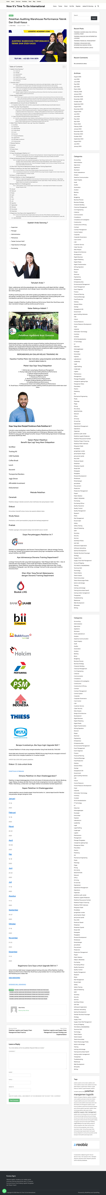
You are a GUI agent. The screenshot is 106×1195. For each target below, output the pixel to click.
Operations (77, 428)
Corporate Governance (80, 237)
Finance (76, 292)
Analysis (76, 175)
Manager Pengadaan (79, 379)
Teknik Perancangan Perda (81, 580)
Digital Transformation (80, 264)
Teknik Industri (78, 575)
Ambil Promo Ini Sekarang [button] (16, 771)
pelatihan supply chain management (85, 1112)
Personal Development (80, 476)
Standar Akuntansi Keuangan (82, 553)
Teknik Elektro (78, 573)
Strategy (76, 555)
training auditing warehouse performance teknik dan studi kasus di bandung (29, 992)
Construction (77, 222)
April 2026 (77, 86)
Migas (75, 404)
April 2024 (77, 121)
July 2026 (76, 79)
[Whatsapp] (4, 1191)
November (14, 209)
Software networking (80, 548)
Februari (14, 191)
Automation (77, 187)
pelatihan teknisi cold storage (80, 1114)
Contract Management (80, 229)
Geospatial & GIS (78, 309)
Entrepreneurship (78, 282)
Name (11, 1072)
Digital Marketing (78, 259)
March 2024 (77, 124)
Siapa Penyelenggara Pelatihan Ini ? (20, 153)
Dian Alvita (12, 25)
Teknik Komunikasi (79, 578)
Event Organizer (78, 289)
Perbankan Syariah (79, 466)
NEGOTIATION (78, 411)
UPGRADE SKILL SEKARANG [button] (17, 984)
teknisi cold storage (79, 583)
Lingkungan (77, 369)
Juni (13, 199)
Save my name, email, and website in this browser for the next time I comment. (35, 1096)
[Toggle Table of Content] (63, 66)
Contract (76, 227)
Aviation (76, 190)
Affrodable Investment (18, 139)
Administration (19, 74)
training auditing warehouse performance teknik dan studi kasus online (28, 998)
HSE (75, 316)
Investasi (76, 336)
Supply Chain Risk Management (83, 560)
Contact (39, 1)
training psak (92, 1131)
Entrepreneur (77, 279)
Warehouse (77, 600)
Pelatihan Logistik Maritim (82, 1086)
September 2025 (78, 104)
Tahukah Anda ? (15, 82)
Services (18, 1)
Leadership (77, 361)
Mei (12, 197)
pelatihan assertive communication (81, 1082)
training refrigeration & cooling (80, 1132)
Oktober (13, 207)
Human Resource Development (82, 324)
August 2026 (77, 76)
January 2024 (77, 129)
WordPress (88, 1192)
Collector (76, 212)
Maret (12, 193)
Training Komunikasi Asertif (81, 590)
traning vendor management (82, 593)
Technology (77, 570)
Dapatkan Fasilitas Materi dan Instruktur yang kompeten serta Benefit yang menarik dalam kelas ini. (36, 105)
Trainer (60, 6)
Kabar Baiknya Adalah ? (17, 95)
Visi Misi (71, 6)
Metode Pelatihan (15, 143)
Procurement (77, 486)
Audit (75, 182)
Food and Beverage (79, 297)
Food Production (78, 299)
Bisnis (75, 195)
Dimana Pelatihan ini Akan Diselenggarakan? (23, 177)
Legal (75, 364)
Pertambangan (78, 481)
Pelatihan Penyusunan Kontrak (82, 438)
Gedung (76, 302)
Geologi (76, 307)
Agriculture (77, 165)
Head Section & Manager (21, 79)
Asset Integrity (78, 180)
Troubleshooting (78, 598)
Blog (34, 1)
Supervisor (18, 70)
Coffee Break (17, 130)
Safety (76, 523)
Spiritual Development (80, 550)
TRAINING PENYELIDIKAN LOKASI (83, 47)
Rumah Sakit (77, 520)
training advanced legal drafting (80, 1116)
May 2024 (77, 119)
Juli (12, 201)
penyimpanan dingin (79, 453)
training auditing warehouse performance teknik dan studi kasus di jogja (28, 996)
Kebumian (77, 346)
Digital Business (78, 257)
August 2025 (77, 106)
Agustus (13, 203)
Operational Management (81, 426)
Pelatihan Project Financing (81, 441)
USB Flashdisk (16, 128)
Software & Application (80, 545)
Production (77, 488)
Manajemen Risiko (79, 384)
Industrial (76, 329)
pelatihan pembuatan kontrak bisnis (84, 1099)
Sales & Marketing (79, 528)
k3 (74, 344)
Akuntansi (76, 170)
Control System (78, 232)
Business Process (78, 200)
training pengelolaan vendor (84, 1127)
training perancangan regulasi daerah (81, 1131)
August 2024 (77, 111)
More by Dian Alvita (24, 1010)
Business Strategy (79, 202)
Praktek (13, 151)
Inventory (76, 334)
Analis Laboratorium (79, 172)
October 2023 (78, 136)
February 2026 (78, 91)
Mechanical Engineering (80, 396)
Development (77, 254)
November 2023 (78, 134)
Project (76, 493)
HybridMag (96, 1192)
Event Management (79, 287)
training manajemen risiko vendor (81, 1125)
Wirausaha (77, 605)
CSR (75, 242)
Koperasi (76, 356)
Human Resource (78, 321)
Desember (14, 211)
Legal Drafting (78, 366)
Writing (76, 608)
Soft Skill (76, 543)
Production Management (81, 491)
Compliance (77, 217)
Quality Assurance (79, 506)
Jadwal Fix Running (87, 6)
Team (30, 1)
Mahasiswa (18, 75)
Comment (12, 1051)
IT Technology (78, 341)
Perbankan (77, 463)
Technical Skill (78, 568)
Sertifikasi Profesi (79, 540)
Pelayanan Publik (78, 446)
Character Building (79, 205)
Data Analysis (77, 249)
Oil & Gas (76, 418)
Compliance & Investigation (81, 219)
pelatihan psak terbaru (84, 1108)
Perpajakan (77, 473)
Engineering (77, 277)
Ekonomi (76, 269)
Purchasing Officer (79, 503)
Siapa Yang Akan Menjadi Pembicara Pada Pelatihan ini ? (26, 116)
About (12, 1)
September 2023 (78, 139)
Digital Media (77, 262)
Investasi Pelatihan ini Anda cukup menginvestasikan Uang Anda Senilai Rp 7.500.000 (34, 170)
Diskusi (13, 147)
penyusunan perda (79, 456)
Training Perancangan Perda (88, 1129)
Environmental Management (82, 284)
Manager (17, 72)
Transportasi (77, 595)
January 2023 (77, 146)
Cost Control (77, 239)
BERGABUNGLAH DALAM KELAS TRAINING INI (24, 103)
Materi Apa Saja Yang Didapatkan (20, 107)
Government (77, 311)
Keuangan (76, 351)
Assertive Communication (81, 177)
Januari (13, 189)
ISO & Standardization (80, 339)
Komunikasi (77, 354)
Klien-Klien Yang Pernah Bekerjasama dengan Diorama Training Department (31, 166)
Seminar (76, 538)
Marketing (77, 391)
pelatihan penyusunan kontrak (84, 1100)
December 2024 (78, 109)
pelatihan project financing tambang (85, 1106)
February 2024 (78, 126)
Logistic (11, 15)
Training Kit (16, 126)
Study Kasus (14, 149)
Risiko (75, 516)
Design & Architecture (80, 252)
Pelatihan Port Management (81, 1104)
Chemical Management (80, 207)
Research (76, 513)
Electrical (76, 274)
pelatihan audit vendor (80, 433)
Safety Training (78, 525)
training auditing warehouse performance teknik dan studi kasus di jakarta (29, 994)
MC (75, 394)
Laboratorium (77, 359)
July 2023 (76, 144)
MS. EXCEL (77, 409)
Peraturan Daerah (78, 461)
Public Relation (78, 496)
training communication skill (80, 1117)
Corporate (77, 234)
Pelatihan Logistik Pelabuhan (82, 436)
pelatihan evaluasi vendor (82, 1084)
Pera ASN (76, 458)
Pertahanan (77, 478)
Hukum (76, 319)
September (14, 205)
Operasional (77, 423)
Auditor (76, 185)
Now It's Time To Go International (25, 6)
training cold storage (79, 588)
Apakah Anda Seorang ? (17, 69)
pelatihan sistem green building (85, 1110)
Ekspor (76, 272)
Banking (76, 192)
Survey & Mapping (79, 563)
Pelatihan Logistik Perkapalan (85, 1088)
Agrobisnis (77, 167)
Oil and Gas (77, 421)
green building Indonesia (80, 314)
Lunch (14, 132)
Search (76, 15)
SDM (75, 530)
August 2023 (77, 141)
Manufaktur (77, 386)
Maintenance (77, 374)
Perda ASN (77, 468)
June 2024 (77, 116)
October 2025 (78, 101)
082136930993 (17, 218)
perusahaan (77, 483)
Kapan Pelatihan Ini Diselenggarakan (21, 184)
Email (11, 1079)
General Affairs (78, 304)
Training (76, 585)
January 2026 (77, 94)
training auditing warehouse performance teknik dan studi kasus (31, 989)
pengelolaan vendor (79, 451)
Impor (75, 326)
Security (76, 535)
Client (66, 6)
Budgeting (77, 197)
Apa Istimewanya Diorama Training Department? (24, 158)
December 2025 (78, 96)
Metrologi (76, 401)
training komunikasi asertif (85, 1121)
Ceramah (13, 145)
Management (77, 376)
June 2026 (77, 81)
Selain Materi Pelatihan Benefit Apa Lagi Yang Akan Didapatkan (28, 123)
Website (11, 1087)
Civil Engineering (78, 209)
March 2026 (77, 89)
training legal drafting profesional (88, 1123)
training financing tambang (91, 1117)
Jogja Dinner (16, 137)
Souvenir (15, 134)
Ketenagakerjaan (78, 349)
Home (7, 1)
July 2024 (76, 114)
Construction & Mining (80, 224)
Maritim (76, 389)
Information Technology (80, 331)
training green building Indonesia (81, 1119)
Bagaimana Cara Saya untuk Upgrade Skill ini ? (23, 213)
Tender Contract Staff (20, 77)
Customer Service (79, 244)
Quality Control (78, 508)
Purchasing (18, 80)
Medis (75, 399)
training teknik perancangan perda (85, 1134)
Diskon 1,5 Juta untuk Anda (18, 175)
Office (76, 416)
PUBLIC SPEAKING (79, 498)
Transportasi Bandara (18, 135)
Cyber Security (78, 247)
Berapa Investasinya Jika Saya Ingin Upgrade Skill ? (24, 168)
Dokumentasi (17, 141)
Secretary (76, 533)
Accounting (77, 160)
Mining (76, 406)
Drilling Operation (79, 267)
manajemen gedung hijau (81, 381)
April (12, 195)
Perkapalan (77, 471)
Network (76, 414)
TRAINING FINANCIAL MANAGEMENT (85, 41)
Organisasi (77, 431)
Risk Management (79, 518)
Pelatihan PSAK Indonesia (81, 443)
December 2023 (78, 131)
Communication (78, 214)
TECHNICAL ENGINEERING (81, 565)
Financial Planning (79, 294)
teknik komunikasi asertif (91, 1114)
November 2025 (78, 99)
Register (78, 6)
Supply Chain (77, 558)
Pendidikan (77, 448)
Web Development (79, 603)
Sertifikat (15, 124)
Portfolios (24, 1)
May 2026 (76, 84)
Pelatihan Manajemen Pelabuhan (80, 1097)
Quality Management (80, 511)
